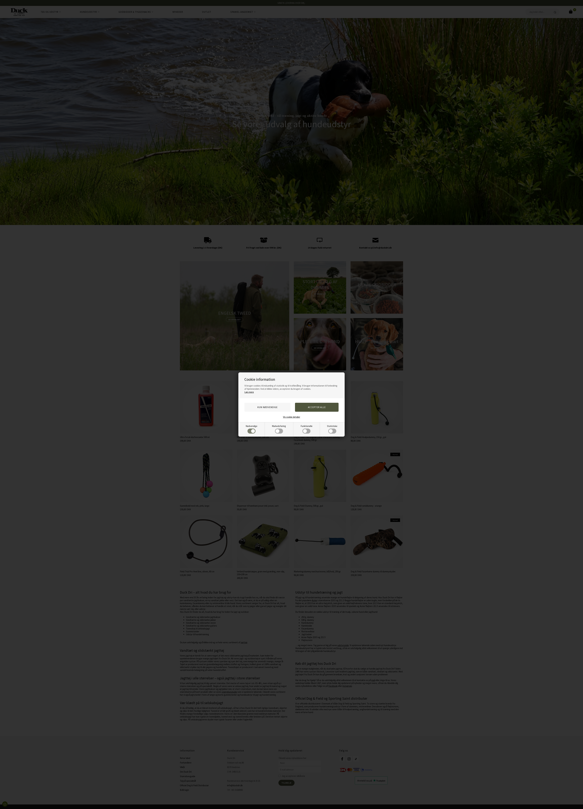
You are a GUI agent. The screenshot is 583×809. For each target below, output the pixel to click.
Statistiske (332, 426)
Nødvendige (251, 426)
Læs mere (249, 392)
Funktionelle (306, 426)
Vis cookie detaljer (291, 417)
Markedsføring (279, 426)
